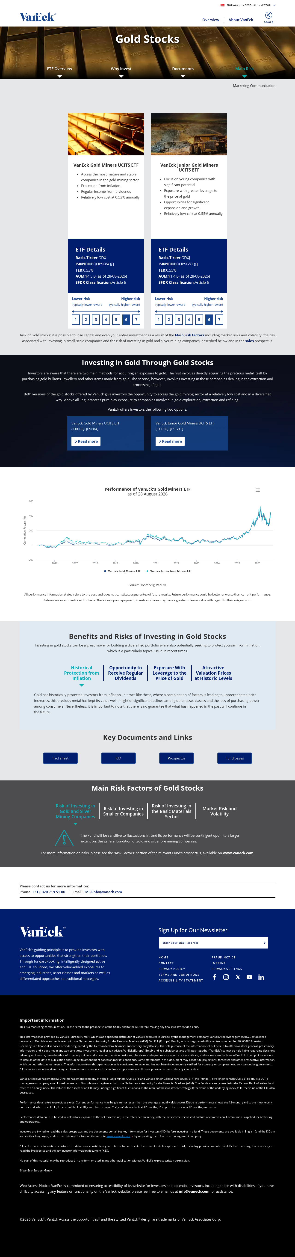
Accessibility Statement (181, 980)
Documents (183, 68)
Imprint (219, 963)
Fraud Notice (224, 957)
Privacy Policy (172, 969)
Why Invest (121, 68)
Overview (210, 19)
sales (249, 340)
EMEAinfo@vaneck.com (102, 891)
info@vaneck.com (194, 1191)
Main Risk (244, 68)
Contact (166, 963)
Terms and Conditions (179, 975)
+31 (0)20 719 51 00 (48, 891)
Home (163, 957)
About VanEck (241, 19)
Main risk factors (189, 335)
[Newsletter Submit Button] (264, 943)
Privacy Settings (227, 969)
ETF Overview (59, 68)
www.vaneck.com (238, 853)
